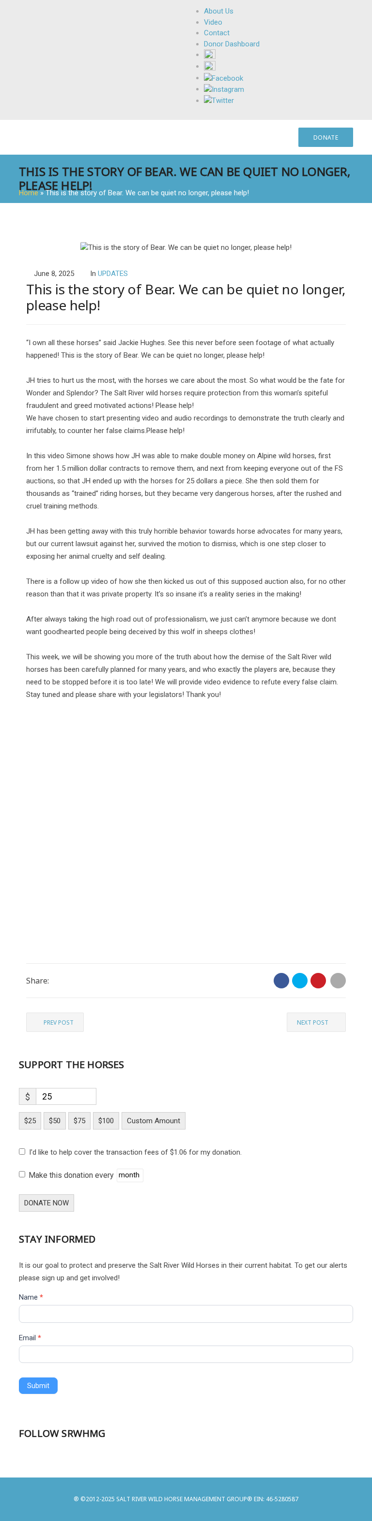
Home (28, 192)
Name (31, 1297)
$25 (30, 1120)
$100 (106, 1120)
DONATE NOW (46, 1203)
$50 (55, 1120)
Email (30, 1337)
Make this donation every (72, 1174)
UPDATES (113, 273)
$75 (79, 1120)
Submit (38, 1386)
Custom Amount (153, 1120)
